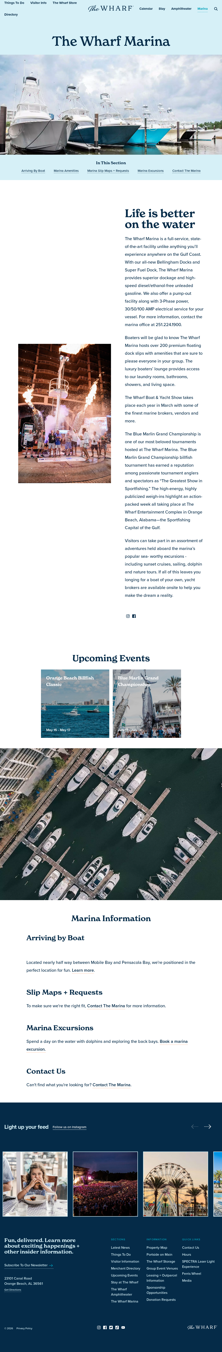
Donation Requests (161, 1299)
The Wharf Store (65, 2)
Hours (186, 1254)
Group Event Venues (162, 1268)
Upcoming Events (124, 1275)
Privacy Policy (24, 1328)
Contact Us (190, 1247)
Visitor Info (38, 2)
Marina (203, 8)
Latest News (120, 1247)
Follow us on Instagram (69, 1127)
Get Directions (12, 1289)
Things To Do (14, 2)
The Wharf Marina (124, 1301)
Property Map (157, 1247)
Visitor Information (125, 1261)
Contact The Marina (106, 1006)
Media (187, 1280)
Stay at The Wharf (124, 1282)
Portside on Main (159, 1254)
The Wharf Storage (161, 1261)
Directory (11, 14)
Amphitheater (181, 8)
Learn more (83, 970)
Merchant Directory (125, 1268)
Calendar (146, 8)
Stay (162, 8)
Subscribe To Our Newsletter (26, 1265)
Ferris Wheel (191, 1273)
